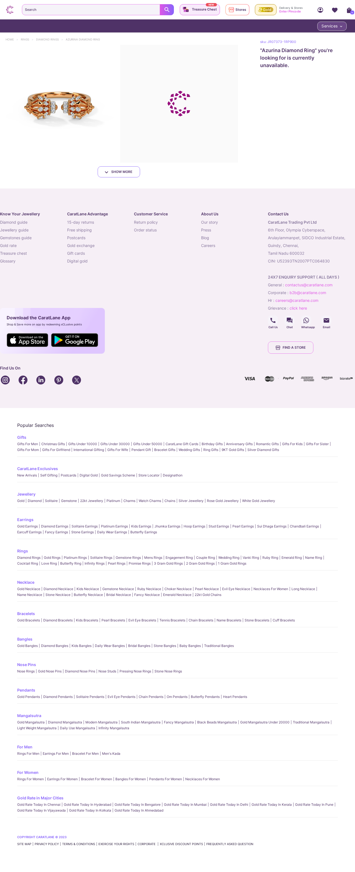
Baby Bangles (190, 646)
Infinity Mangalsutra (113, 728)
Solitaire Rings (101, 557)
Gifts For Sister (317, 444)
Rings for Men (28, 753)
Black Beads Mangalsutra (217, 722)
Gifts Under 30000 (115, 444)
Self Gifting (48, 475)
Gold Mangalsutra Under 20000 (265, 722)
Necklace (25, 582)
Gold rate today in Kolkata (90, 810)
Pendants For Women (165, 779)
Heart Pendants (235, 697)
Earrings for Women (62, 779)
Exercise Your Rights (116, 844)
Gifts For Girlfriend (56, 450)
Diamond (35, 501)
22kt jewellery (91, 501)
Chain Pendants (151, 697)
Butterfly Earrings (143, 532)
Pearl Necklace (207, 589)
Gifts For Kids (292, 444)
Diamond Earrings (54, 526)
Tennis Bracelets (172, 620)
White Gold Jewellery (258, 501)
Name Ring (313, 557)
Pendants (26, 690)
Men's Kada (111, 753)
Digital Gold (89, 475)
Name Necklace (29, 595)
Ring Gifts (210, 450)
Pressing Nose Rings (135, 671)
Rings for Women (30, 779)
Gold (20, 501)
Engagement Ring (179, 557)
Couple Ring (205, 557)
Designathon (172, 475)
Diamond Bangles (54, 646)
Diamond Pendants (58, 697)
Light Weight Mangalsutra (37, 728)
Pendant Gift (141, 450)
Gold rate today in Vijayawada (41, 810)
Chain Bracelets (201, 620)
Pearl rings (116, 563)
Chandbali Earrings (304, 526)
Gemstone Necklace (118, 589)
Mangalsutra (29, 715)
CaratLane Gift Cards (182, 444)
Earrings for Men (56, 753)
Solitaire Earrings (85, 526)
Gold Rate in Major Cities (40, 797)
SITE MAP (24, 844)
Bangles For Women (130, 779)
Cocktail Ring (27, 563)
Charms (129, 501)
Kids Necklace (88, 589)
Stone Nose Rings (168, 671)
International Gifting (88, 450)
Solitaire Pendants (90, 697)
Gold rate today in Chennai (38, 804)
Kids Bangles (82, 646)
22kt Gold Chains (208, 595)
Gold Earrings (27, 526)
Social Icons (273, 320)
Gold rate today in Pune (314, 804)
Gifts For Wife (117, 450)
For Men (24, 746)
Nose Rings (26, 671)
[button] (59, 104)
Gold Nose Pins (50, 671)
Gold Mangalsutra (31, 722)
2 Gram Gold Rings (200, 563)
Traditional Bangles (219, 646)
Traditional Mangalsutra (311, 722)
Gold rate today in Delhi (229, 804)
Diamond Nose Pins (80, 671)
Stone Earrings (82, 532)
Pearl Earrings (243, 526)
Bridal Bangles (139, 646)
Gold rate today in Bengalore (138, 804)
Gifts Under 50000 (147, 444)
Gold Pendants (28, 697)
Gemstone (69, 501)
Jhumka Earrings (167, 526)
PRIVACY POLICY (47, 844)
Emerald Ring (292, 557)
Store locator (148, 475)
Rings (27, 39)
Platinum (113, 501)
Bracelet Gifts (164, 450)
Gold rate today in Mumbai (185, 804)
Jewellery (26, 494)
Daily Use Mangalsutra (77, 728)
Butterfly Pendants (205, 697)
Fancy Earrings (56, 532)
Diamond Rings (50, 39)
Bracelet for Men (85, 753)
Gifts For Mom (28, 450)
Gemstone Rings (128, 557)
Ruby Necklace (149, 589)
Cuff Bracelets (284, 620)
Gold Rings (52, 557)
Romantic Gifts (267, 444)
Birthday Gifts (212, 444)
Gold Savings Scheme (118, 475)
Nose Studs (107, 671)
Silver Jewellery (191, 501)
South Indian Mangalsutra (141, 722)
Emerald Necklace (177, 595)
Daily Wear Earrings (112, 532)
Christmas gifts (53, 444)
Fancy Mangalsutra (179, 722)
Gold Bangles (27, 646)
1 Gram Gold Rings (232, 563)
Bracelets (26, 613)
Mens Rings (153, 557)
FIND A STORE (294, 347)
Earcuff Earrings (29, 532)
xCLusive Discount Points (181, 844)
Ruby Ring (270, 557)
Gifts (21, 437)
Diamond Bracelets (58, 620)
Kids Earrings (141, 526)
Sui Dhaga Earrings (271, 526)
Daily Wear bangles (110, 646)
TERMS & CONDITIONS (78, 844)
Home (12, 39)
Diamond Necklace (58, 589)
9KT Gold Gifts (233, 450)
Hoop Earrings (194, 526)
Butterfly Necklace (88, 595)
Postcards (68, 475)
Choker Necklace (178, 589)
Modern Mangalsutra (101, 722)
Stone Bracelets (257, 620)
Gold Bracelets (28, 620)
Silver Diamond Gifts (263, 450)
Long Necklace (303, 589)
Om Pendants (177, 697)
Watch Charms (150, 501)
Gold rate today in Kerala (272, 804)
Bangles (24, 639)
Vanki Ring (251, 557)
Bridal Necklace (118, 595)
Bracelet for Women (96, 779)
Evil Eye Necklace (236, 589)
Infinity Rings (95, 563)
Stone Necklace (57, 595)
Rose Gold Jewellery (223, 501)
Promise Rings (140, 563)
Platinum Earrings (114, 526)
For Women (28, 772)
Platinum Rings (75, 557)
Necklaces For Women (270, 589)
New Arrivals (27, 475)
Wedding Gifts (189, 450)
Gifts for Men (27, 444)
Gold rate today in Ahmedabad (139, 810)
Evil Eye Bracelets (142, 620)
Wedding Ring (228, 557)
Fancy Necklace (147, 595)
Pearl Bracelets (113, 620)
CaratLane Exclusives (37, 468)
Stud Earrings (219, 526)
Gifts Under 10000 (82, 444)
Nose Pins (26, 664)
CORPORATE (147, 844)
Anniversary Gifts (239, 444)
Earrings (25, 519)
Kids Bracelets (87, 620)
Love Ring (49, 563)
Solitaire (51, 501)
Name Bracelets (229, 620)
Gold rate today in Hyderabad (87, 804)
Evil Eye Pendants (121, 697)
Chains (169, 501)
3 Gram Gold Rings (168, 563)
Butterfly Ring (70, 563)
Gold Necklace (28, 589)
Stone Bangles (165, 646)
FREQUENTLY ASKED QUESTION (229, 844)
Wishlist (335, 10)
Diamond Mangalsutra (65, 722)
